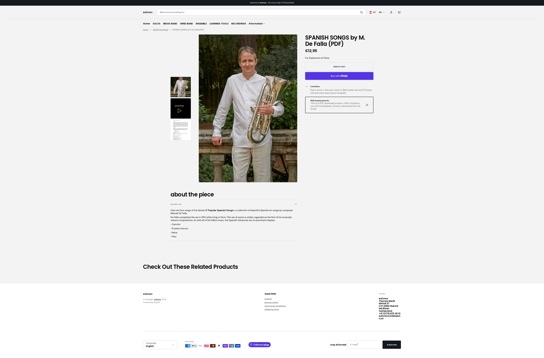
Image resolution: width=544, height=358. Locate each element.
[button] (391, 12)
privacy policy (271, 302)
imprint (268, 299)
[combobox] (261, 12)
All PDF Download (160, 30)
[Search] (362, 12)
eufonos (157, 299)
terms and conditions (275, 306)
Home (145, 30)
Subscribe (392, 344)
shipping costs (271, 309)
